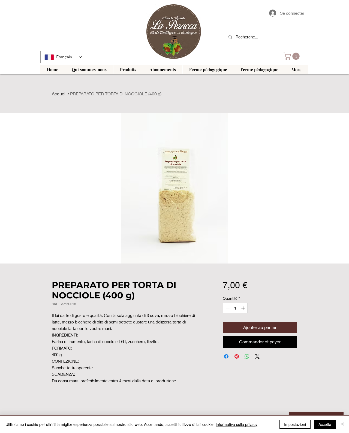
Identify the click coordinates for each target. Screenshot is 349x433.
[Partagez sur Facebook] (226, 356)
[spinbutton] (235, 308)
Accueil (59, 93)
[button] (292, 56)
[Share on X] (257, 356)
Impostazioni (295, 424)
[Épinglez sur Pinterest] (236, 356)
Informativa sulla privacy (236, 424)
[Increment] (243, 308)
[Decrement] (227, 308)
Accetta (324, 424)
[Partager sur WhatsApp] (247, 356)
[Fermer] (342, 424)
